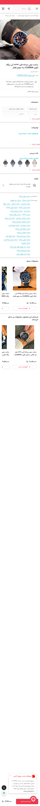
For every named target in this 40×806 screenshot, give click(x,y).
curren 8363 (26, 243)
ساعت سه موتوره (15, 200)
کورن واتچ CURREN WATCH (26, 75)
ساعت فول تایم (10, 236)
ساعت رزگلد (6, 204)
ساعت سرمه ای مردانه (23, 236)
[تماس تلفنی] (4, 787)
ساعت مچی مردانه (10, 16)
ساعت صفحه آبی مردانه (23, 229)
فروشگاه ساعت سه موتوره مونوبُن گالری (28, 16)
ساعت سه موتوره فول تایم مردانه (20, 247)
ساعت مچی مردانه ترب (11, 240)
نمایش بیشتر (36, 119)
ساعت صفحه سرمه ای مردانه (21, 222)
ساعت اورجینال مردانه (23, 250)
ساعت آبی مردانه (10, 218)
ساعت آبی (27, 211)
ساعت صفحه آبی (14, 225)
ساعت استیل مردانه (17, 211)
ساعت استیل (16, 204)
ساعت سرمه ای (25, 225)
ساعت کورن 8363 (12, 207)
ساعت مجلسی (25, 204)
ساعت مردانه (26, 200)
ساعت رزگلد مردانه (15, 214)
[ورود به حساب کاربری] (9, 8)
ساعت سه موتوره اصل (23, 254)
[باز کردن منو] (36, 8)
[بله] (4, 793)
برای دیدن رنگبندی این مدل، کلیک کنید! (20, 168)
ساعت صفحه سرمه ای (23, 218)
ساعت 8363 (26, 214)
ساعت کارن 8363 (24, 207)
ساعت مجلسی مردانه (23, 232)
